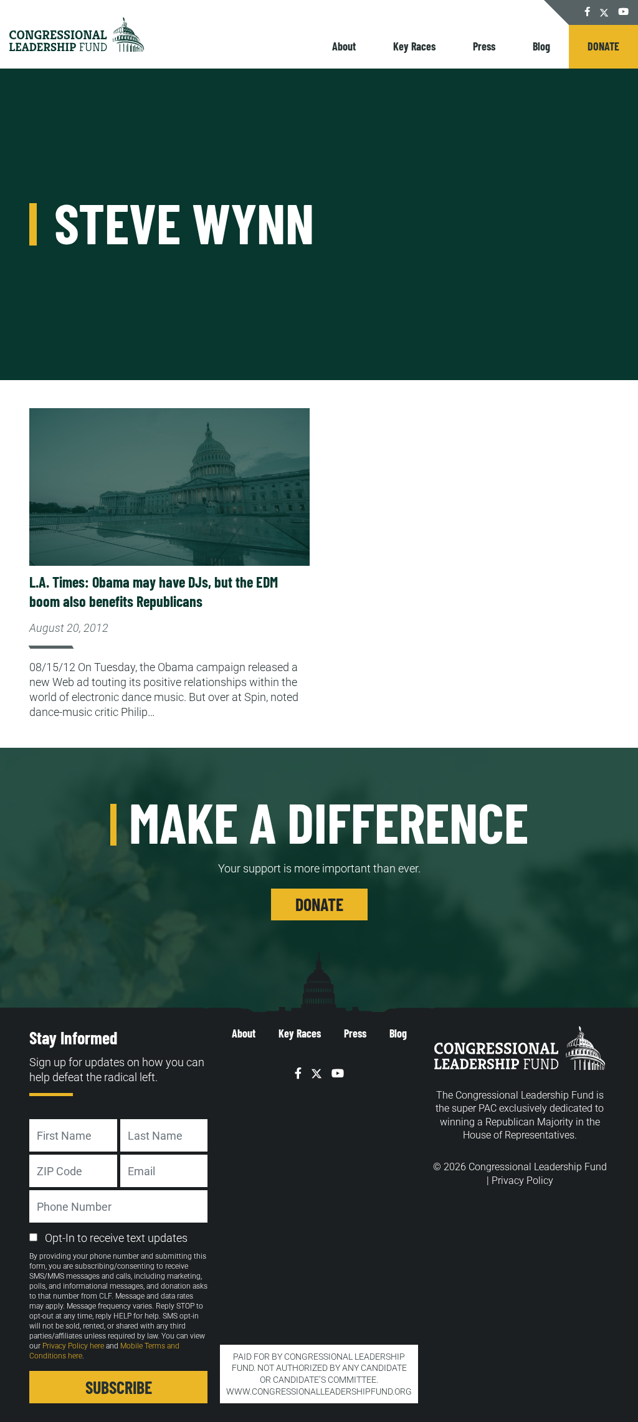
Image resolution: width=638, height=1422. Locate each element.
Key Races (414, 46)
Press (484, 46)
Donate (603, 46)
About (344, 46)
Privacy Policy (522, 1180)
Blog (541, 46)
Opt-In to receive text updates (116, 1237)
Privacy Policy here (73, 1346)
